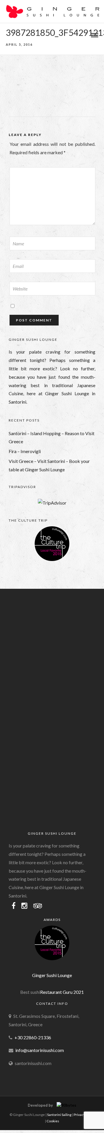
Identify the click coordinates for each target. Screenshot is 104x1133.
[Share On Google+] (35, 1120)
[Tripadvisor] (37, 905)
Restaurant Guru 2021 (62, 992)
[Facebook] (14, 905)
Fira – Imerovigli (25, 451)
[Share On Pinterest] (25, 1120)
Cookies (53, 1121)
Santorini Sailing (59, 1114)
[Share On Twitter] (17, 1120)
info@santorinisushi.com (39, 1050)
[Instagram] (24, 905)
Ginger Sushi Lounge (52, 975)
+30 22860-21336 (32, 1037)
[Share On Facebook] (9, 1120)
